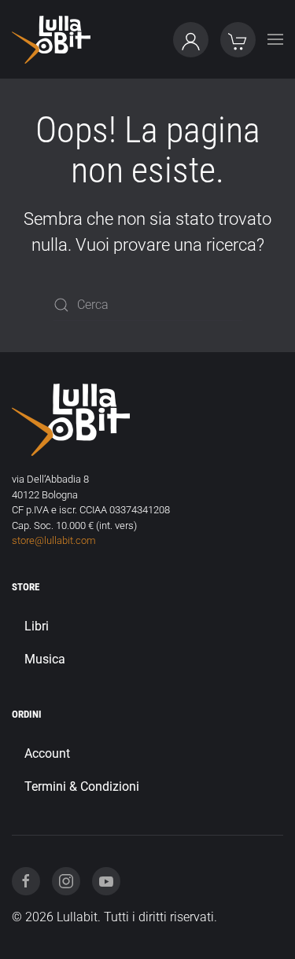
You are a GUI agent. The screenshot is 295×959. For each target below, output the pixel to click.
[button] (275, 39)
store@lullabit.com (54, 540)
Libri (36, 626)
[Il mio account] (190, 39)
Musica (44, 659)
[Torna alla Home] (51, 39)
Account (47, 753)
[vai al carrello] (238, 39)
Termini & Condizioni (81, 786)
